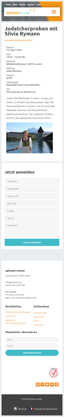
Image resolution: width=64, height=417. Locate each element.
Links (38, 4)
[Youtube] (47, 384)
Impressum (10, 315)
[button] (54, 11)
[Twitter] (52, 384)
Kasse (36, 320)
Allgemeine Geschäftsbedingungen (15, 322)
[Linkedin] (57, 384)
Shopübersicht (40, 312)
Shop (15, 4)
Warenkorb (39, 324)
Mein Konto (39, 316)
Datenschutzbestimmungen (17, 311)
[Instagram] (42, 384)
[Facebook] (38, 384)
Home (8, 4)
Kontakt (30, 4)
